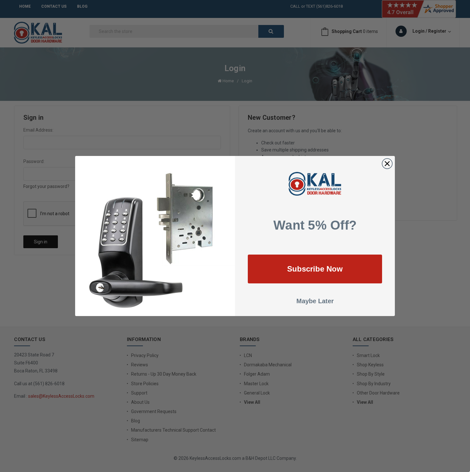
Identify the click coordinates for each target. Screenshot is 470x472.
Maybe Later (315, 301)
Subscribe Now (315, 268)
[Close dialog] (387, 164)
